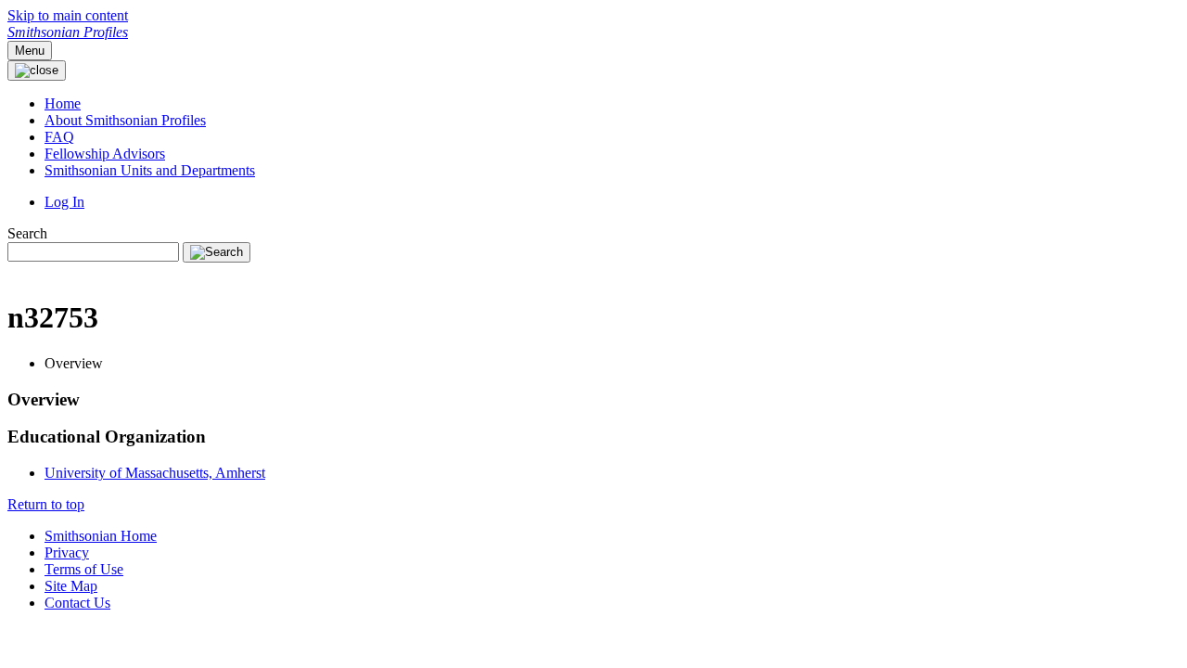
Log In (64, 202)
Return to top (45, 504)
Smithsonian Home (101, 536)
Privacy (67, 552)
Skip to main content (67, 15)
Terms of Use (84, 569)
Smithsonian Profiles (67, 32)
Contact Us (77, 602)
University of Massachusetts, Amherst (155, 473)
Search (27, 233)
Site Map (71, 586)
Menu (30, 51)
